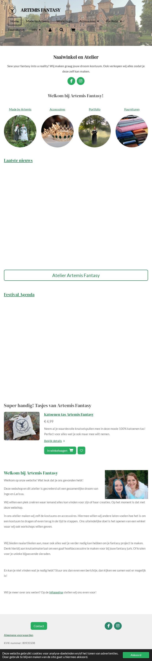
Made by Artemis (20, 109)
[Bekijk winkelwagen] (73, 29)
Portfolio (94, 109)
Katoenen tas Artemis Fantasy (69, 414)
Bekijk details (53, 441)
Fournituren (132, 109)
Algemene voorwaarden (18, 635)
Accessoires (57, 109)
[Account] (50, 29)
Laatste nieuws (18, 160)
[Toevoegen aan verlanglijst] (81, 450)
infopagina (56, 592)
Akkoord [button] (136, 655)
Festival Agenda (19, 294)
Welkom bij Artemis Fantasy (31, 473)
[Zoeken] (61, 29)
